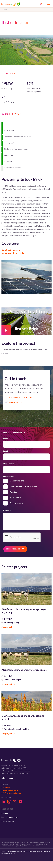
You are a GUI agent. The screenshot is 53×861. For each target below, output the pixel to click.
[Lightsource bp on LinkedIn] (3, 802)
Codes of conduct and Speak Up (11, 846)
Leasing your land (16, 480)
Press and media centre (31, 846)
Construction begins (10, 250)
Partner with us (7, 821)
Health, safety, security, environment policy (34, 842)
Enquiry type (8, 476)
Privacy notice (26, 844)
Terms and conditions (40, 844)
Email (5, 451)
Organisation (8, 464)
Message (7, 510)
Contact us (5, 787)
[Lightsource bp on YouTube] (20, 802)
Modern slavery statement (10, 842)
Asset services (15, 497)
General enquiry (16, 503)
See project (6, 627)
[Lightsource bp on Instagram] (9, 802)
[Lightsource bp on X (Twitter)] (15, 802)
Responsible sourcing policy (10, 844)
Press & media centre (9, 790)
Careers (4, 813)
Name (6, 438)
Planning (13, 492)
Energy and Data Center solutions (23, 486)
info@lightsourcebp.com (11, 793)
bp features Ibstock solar (13, 253)
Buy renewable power (10, 817)
